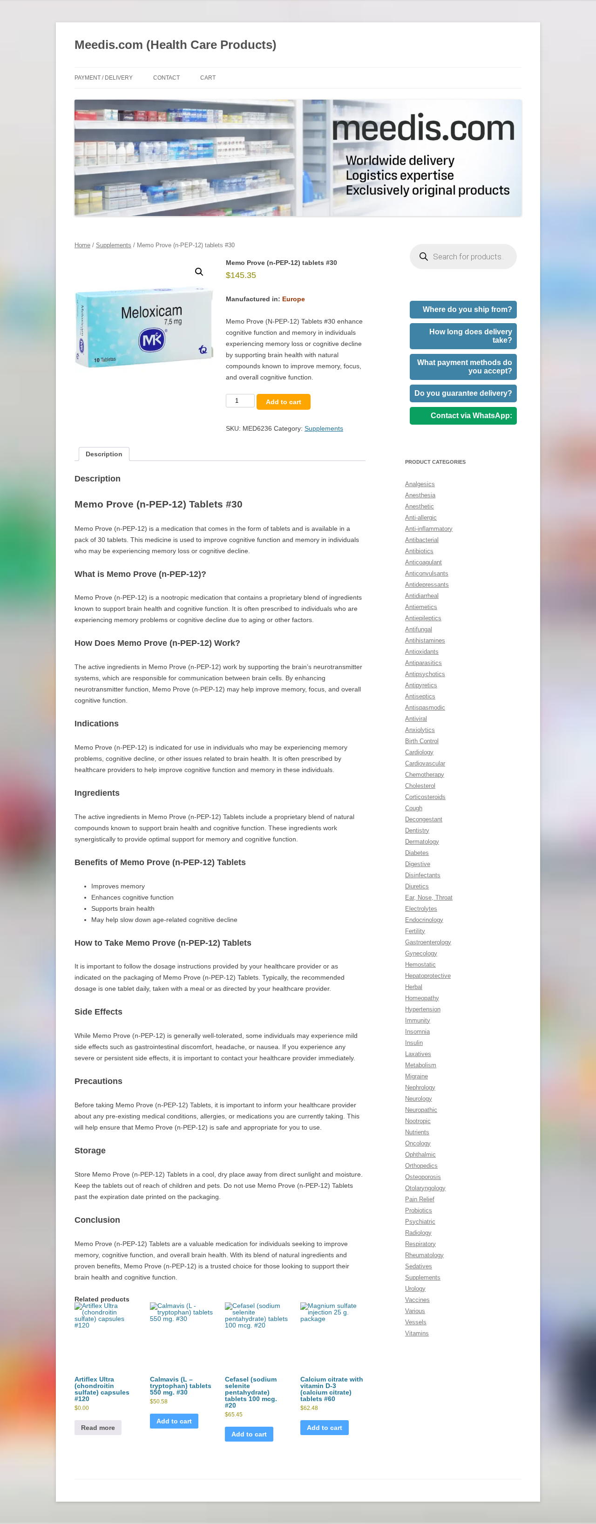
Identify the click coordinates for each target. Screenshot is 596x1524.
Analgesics (420, 484)
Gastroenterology (428, 942)
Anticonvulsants (426, 573)
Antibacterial (422, 539)
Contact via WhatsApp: (471, 416)
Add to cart (283, 402)
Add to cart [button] (174, 1421)
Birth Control (422, 741)
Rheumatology (424, 1255)
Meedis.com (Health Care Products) (175, 45)
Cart (208, 78)
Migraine (416, 1076)
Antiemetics (421, 606)
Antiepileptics (423, 618)
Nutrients (417, 1132)
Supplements (113, 245)
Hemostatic (420, 964)
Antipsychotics (425, 674)
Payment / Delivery (103, 78)
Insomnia (417, 1031)
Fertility (415, 931)
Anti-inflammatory (429, 528)
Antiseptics (420, 696)
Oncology (418, 1143)
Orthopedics (421, 1165)
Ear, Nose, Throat (429, 897)
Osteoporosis (423, 1176)
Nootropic (418, 1121)
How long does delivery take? (470, 336)
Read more (98, 1427)
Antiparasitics (423, 662)
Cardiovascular (425, 763)
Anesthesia (420, 495)
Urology (415, 1288)
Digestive (417, 863)
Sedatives (418, 1266)
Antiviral (416, 718)
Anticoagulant (423, 562)
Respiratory (420, 1243)
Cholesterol (420, 785)
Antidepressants (427, 584)
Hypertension (422, 1009)
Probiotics (418, 1210)
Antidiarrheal (422, 595)
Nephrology (420, 1087)
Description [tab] (104, 454)
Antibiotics (419, 551)
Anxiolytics (420, 729)
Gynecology (421, 953)
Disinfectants (422, 875)
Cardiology (419, 752)
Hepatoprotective (428, 975)
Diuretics (417, 886)
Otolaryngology (425, 1188)
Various (415, 1310)
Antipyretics (421, 685)
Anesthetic (419, 506)
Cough (413, 808)
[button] (199, 272)
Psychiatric (420, 1221)
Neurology (418, 1098)
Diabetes (417, 852)
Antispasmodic (425, 707)
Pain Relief (419, 1199)
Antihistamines (425, 640)
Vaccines (417, 1299)
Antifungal (418, 629)
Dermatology (422, 841)
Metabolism (420, 1065)
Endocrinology (424, 919)
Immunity (417, 1020)
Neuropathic (421, 1109)
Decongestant (423, 819)
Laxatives (418, 1053)
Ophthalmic (420, 1154)
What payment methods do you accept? (464, 367)
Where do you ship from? (467, 309)
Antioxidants (422, 651)
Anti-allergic (421, 517)
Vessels (416, 1322)
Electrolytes (421, 908)
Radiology (418, 1232)
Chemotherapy (424, 774)
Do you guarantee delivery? (463, 393)
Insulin (414, 1042)
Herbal (413, 986)
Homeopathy (422, 998)
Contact (166, 78)
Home (82, 245)
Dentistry (417, 830)
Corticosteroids (425, 796)
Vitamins (417, 1333)
